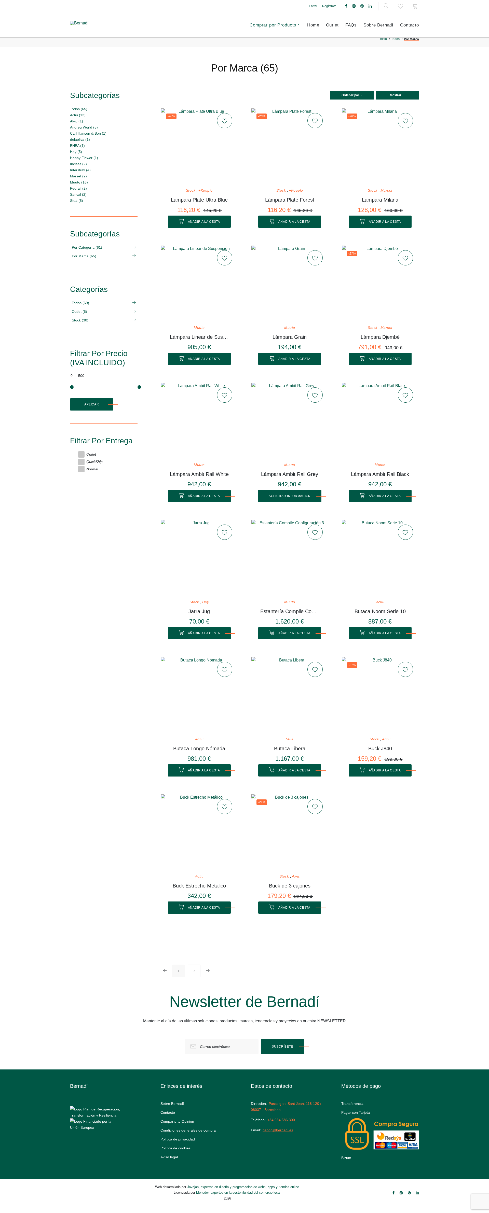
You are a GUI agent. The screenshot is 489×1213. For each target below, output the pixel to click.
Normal (92, 469)
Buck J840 (380, 748)
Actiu (380, 602)
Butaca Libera (289, 748)
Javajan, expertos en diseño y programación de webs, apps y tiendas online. (243, 1187)
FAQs (351, 25)
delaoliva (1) (80, 139)
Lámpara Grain (290, 337)
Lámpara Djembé (380, 337)
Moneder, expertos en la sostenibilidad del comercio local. (238, 1192)
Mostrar (396, 95)
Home (313, 25)
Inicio (383, 39)
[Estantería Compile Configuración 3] (289, 558)
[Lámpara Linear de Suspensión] (199, 284)
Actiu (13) (78, 115)
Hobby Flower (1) (84, 158)
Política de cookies (175, 1148)
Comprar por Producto (273, 25)
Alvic (296, 876)
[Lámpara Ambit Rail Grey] (289, 421)
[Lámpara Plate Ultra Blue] (199, 146)
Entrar (313, 6)
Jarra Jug (199, 611)
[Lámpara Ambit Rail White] (199, 421)
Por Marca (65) (84, 256)
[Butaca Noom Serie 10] (380, 558)
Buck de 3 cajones (289, 885)
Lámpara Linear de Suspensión (199, 337)
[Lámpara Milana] (380, 146)
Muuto (199, 328)
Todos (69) (80, 303)
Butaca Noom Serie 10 (380, 611)
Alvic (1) (76, 121)
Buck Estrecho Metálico (199, 885)
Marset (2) (78, 176)
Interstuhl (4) (80, 170)
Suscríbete (282, 1046)
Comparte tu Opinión (177, 1121)
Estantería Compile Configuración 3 (289, 611)
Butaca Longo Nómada (199, 748)
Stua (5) (76, 201)
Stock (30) (80, 320)
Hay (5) (76, 152)
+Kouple (205, 190)
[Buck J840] (380, 695)
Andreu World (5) (84, 127)
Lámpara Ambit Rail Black (380, 474)
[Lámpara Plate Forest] (289, 146)
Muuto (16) (79, 182)
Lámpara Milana (380, 200)
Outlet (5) (79, 311)
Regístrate (329, 6)
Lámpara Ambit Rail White (199, 474)
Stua (290, 739)
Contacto (409, 25)
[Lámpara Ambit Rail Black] (380, 421)
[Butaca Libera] (289, 695)
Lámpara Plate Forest (289, 200)
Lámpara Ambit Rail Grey (289, 474)
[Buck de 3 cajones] (289, 832)
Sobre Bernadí (378, 25)
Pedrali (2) (78, 188)
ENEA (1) (77, 146)
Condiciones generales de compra (188, 1130)
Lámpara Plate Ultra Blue (199, 200)
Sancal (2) (78, 194)
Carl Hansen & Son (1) (88, 133)
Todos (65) (78, 109)
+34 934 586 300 (281, 1120)
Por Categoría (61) (87, 247)
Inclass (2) (78, 164)
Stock (191, 190)
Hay (205, 602)
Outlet (332, 25)
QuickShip (94, 462)
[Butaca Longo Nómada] (199, 695)
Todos (395, 39)
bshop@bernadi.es (278, 1130)
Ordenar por (351, 95)
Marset (386, 190)
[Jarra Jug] (199, 558)
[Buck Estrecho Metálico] (199, 832)
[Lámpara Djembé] (380, 284)
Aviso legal (169, 1157)
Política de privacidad (177, 1139)
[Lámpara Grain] (289, 284)
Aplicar (91, 404)
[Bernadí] (92, 25)
